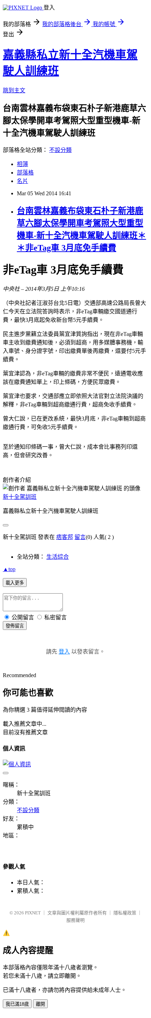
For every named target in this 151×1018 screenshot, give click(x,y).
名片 (22, 181)
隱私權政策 (124, 912)
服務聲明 (75, 920)
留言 (80, 537)
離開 (40, 1004)
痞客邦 (64, 537)
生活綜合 (57, 557)
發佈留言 (15, 625)
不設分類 (60, 150)
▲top (9, 569)
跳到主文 (14, 90)
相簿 (22, 164)
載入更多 (15, 582)
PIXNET (33, 912)
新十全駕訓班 (20, 497)
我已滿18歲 (17, 1004)
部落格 (25, 173)
